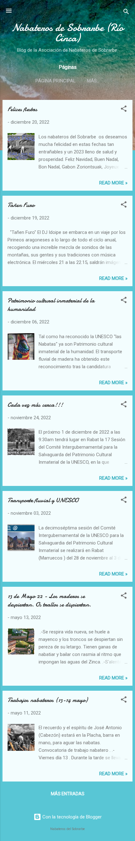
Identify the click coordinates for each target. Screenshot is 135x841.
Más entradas (67, 793)
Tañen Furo (21, 205)
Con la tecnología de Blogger (71, 817)
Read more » (113, 183)
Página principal (55, 81)
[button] (123, 110)
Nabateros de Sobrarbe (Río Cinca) (67, 33)
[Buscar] (126, 12)
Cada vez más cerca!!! (35, 404)
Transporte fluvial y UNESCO (43, 500)
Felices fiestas (22, 109)
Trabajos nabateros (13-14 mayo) (48, 700)
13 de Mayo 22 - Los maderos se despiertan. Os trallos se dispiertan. (49, 600)
